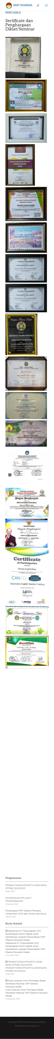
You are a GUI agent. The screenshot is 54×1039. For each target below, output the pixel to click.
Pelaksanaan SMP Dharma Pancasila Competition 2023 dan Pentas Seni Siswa (25, 912)
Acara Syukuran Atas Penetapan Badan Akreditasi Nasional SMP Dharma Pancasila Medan (26, 992)
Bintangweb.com (33, 1026)
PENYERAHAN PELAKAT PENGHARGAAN (18, 899)
